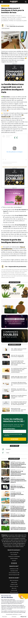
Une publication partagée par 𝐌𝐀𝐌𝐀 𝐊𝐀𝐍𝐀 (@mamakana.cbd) (14, 166)
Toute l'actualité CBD (14, 552)
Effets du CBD (14, 582)
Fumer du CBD (14, 590)
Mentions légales (14, 558)
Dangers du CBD (14, 584)
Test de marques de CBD (14, 574)
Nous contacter (14, 554)
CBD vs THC (14, 588)
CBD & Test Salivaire (14, 580)
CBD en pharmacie (14, 592)
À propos (14, 560)
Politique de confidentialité (14, 556)
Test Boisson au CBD (14, 568)
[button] (2, 1)
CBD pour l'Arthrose (14, 586)
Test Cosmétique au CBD (14, 572)
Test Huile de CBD (14, 570)
